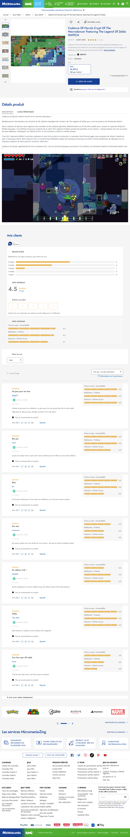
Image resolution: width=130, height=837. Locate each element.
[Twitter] (78, 755)
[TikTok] (92, 755)
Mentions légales (103, 833)
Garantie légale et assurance (86, 833)
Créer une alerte (85, 81)
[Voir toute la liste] (113, 4)
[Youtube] (105, 755)
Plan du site (124, 833)
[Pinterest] (98, 755)
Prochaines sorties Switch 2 (89, 772)
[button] (39, 4)
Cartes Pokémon (59, 772)
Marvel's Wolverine (111, 765)
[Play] (65, 188)
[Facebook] (72, 755)
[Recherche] (127, 4)
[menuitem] (39, 4)
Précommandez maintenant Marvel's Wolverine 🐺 (63, 10)
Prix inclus (119, 75)
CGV (73, 833)
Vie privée (114, 833)
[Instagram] (85, 755)
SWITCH (83, 54)
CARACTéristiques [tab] (25, 112)
